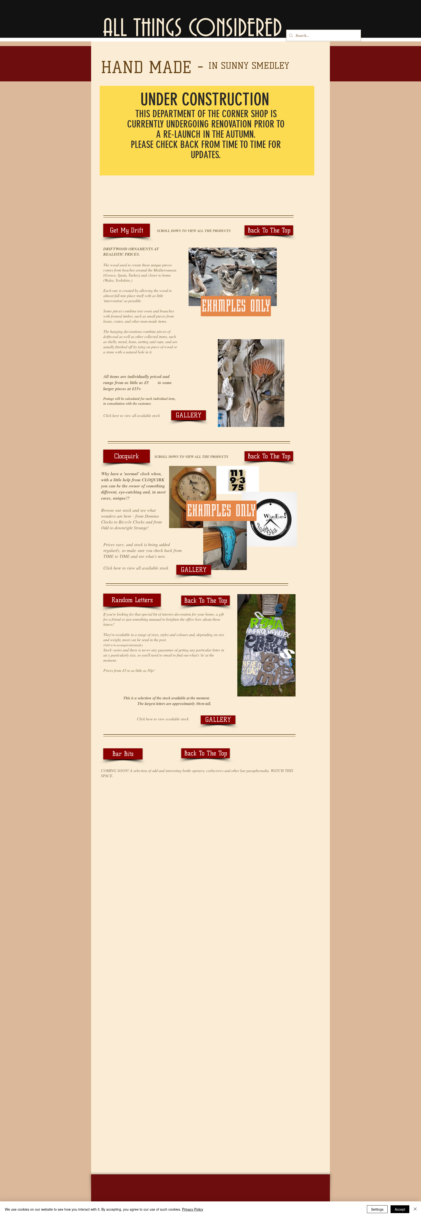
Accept (400, 1209)
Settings (377, 1209)
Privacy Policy (192, 1209)
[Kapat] (415, 1209)
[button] (126, 230)
